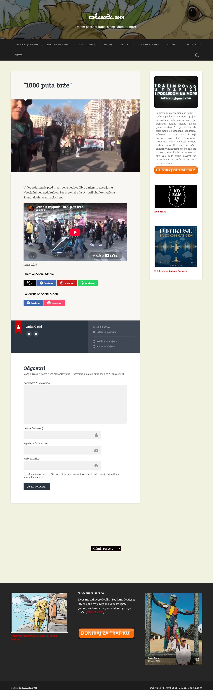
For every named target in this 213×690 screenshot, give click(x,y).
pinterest (69, 283)
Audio (171, 44)
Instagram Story (58, 44)
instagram (56, 302)
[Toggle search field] (197, 55)
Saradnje (189, 44)
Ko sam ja (160, 211)
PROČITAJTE (95, 612)
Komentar (37, 383)
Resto (19, 55)
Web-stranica (31, 458)
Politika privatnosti (163, 688)
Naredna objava (106, 346)
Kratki (124, 44)
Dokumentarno (148, 44)
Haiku (108, 44)
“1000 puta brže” (48, 85)
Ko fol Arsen (87, 44)
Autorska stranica (36, 334)
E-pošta (36, 443)
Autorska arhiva (29, 334)
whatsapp (89, 283)
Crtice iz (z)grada (27, 44)
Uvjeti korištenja (190, 688)
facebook (48, 283)
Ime (33, 428)
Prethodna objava (107, 341)
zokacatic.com (106, 16)
